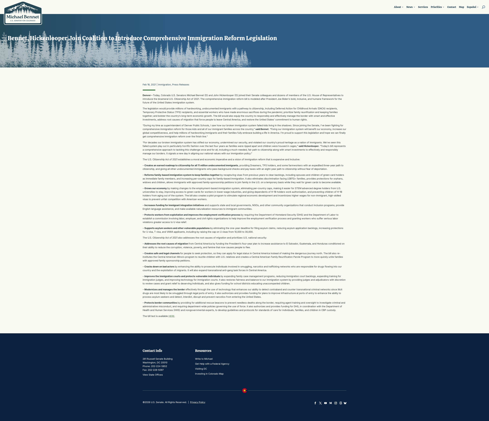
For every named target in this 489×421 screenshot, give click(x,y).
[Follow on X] (320, 403)
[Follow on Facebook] (315, 403)
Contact (451, 7)
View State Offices (153, 374)
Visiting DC (201, 368)
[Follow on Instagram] (335, 403)
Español (471, 7)
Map (461, 7)
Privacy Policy (197, 402)
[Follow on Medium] (330, 403)
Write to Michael (204, 358)
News (409, 7)
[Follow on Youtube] (325, 403)
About (397, 7)
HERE (171, 316)
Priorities (436, 7)
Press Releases (180, 84)
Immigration (164, 84)
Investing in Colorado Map (209, 373)
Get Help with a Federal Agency (212, 363)
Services (423, 7)
